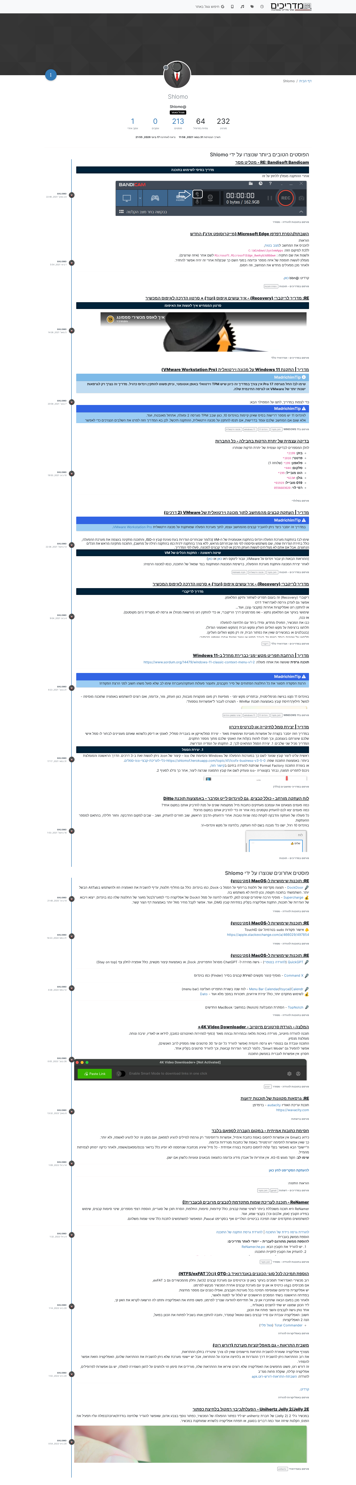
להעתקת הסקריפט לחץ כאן (289, 1170)
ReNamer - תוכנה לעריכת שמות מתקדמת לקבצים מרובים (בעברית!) (245, 1202)
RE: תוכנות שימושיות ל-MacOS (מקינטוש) (270, 880)
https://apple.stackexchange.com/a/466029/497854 (268, 935)
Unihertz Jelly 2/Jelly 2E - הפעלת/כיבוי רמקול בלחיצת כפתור (251, 1409)
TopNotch (295, 1007)
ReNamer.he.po (253, 1247)
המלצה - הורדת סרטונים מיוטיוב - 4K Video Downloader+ (253, 1026)
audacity (274, 1105)
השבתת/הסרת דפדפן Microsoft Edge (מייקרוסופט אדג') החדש (249, 233)
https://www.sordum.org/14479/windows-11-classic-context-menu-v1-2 (199, 662)
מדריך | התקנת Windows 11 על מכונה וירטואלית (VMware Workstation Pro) (235, 369)
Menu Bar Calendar (264, 989)
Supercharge (293, 897)
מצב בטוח (272, 245)
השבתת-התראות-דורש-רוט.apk (274, 1376)
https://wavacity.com (292, 1110)
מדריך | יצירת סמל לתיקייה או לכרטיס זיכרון (269, 726)
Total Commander (288, 1325)
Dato (204, 994)
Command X (293, 975)
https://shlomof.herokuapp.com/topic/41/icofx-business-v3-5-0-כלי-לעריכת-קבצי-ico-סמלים (195, 760)
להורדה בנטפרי (275, 962)
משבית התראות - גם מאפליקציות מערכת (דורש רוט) (261, 1345)
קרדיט (305, 1389)
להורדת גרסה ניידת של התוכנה (287, 1232)
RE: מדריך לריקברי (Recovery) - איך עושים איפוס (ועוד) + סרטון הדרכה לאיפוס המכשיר (227, 298)
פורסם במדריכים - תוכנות (294, 286)
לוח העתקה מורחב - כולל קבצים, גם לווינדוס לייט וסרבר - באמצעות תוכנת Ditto (236, 798)
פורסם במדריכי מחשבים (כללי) (291, 786)
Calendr (297, 989)
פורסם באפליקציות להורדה (293, 1333)
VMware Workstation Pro (132, 527)
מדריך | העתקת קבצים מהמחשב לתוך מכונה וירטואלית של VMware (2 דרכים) (236, 512)
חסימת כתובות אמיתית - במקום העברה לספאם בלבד (260, 1130)
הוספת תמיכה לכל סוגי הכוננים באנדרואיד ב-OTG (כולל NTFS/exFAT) (243, 1273)
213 (178, 121)
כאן (286, 278)
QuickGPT (295, 962)
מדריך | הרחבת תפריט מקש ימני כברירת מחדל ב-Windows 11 (251, 655)
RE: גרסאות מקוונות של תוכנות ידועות (275, 1098)
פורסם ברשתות (300, 1118)
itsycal (285, 989)
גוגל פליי (266, 1325)
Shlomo (62, 193)
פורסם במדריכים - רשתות (294, 1190)
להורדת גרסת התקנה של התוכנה (239, 1232)
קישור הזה (218, 765)
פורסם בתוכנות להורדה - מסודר (291, 222)
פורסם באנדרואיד (299, 1468)
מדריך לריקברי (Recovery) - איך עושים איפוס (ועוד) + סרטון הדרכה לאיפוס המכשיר (231, 584)
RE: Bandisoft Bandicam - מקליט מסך (272, 162)
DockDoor (295, 887)
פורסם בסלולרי (300, 500)
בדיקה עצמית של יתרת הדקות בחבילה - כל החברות (262, 441)
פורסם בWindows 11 (296, 429)
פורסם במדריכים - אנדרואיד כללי (290, 357)
